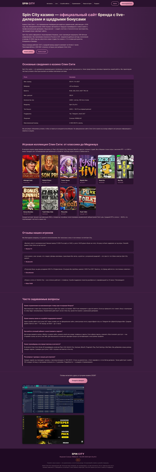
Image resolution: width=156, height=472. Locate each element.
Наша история (87, 3)
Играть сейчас (28, 51)
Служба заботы (64, 3)
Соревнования (76, 3)
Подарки (96, 3)
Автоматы (50, 3)
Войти (115, 3)
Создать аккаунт (78, 380)
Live (56, 3)
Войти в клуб (42, 51)
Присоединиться (127, 3)
